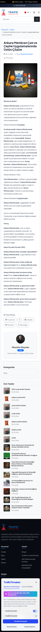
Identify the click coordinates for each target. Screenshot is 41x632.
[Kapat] (36, 582)
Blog (12, 30)
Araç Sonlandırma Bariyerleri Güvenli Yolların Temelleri (22, 507)
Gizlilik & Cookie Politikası (30, 555)
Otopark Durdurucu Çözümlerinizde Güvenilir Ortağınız (24, 454)
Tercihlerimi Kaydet (20, 621)
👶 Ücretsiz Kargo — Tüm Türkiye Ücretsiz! (21, 2)
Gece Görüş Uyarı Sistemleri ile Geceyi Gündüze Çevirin (23, 446)
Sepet (3, 559)
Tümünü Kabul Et (29, 627)
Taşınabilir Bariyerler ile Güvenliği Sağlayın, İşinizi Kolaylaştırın (23, 473)
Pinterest (10, 325)
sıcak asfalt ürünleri (19, 405)
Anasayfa (4, 30)
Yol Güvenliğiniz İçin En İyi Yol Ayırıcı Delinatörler (22, 481)
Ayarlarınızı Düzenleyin (12, 586)
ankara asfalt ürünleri (19, 422)
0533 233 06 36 (20, 5)
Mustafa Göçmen (27, 54)
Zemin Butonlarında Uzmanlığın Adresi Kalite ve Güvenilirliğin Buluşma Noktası (23, 464)
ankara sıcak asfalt (18, 397)
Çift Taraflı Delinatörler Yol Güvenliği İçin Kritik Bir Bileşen (22, 498)
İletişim (3, 563)
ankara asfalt (16, 430)
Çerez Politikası (27, 586)
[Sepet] (34, 12)
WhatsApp (24, 325)
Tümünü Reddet (11, 627)
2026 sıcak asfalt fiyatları (21, 389)
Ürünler (3, 552)
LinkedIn (29, 320)
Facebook (11, 320)
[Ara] (37, 19)
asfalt (14, 438)
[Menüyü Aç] (39, 12)
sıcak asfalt (16, 413)
